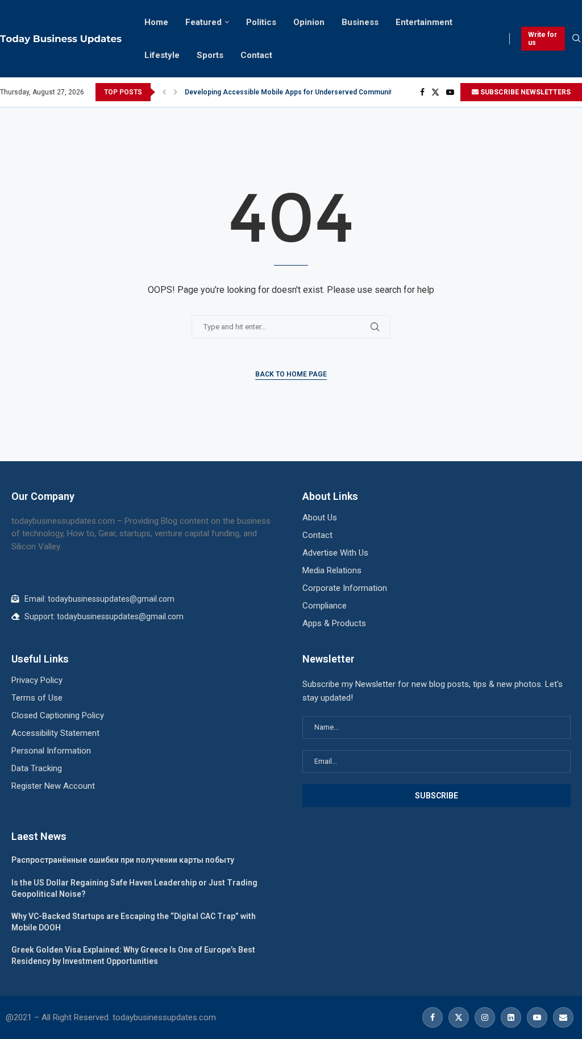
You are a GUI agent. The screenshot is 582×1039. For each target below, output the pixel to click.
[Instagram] (485, 1017)
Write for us (542, 39)
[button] (164, 92)
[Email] (561, 1017)
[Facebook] (422, 92)
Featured (203, 22)
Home (156, 22)
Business (360, 22)
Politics (261, 22)
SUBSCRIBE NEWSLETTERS (525, 92)
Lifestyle (162, 55)
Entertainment (424, 22)
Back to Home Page (291, 374)
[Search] (576, 38)
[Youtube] (450, 92)
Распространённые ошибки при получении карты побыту (122, 859)
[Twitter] (435, 92)
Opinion (309, 22)
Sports (210, 55)
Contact (256, 55)
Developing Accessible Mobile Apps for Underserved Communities (293, 92)
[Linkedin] (511, 1017)
